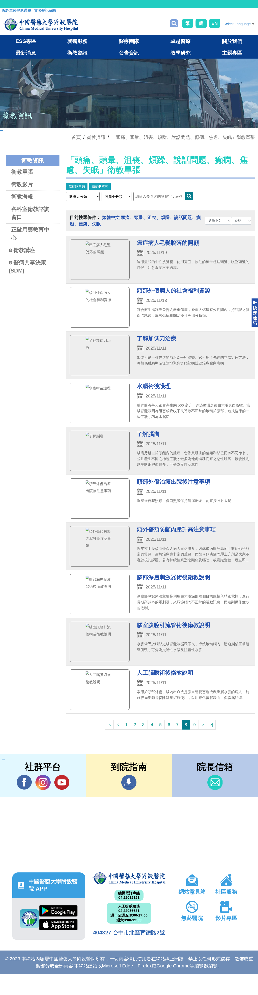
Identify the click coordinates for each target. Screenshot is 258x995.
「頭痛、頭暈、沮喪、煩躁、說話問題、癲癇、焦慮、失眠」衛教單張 (183, 137)
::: (5, 4)
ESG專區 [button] (26, 41)
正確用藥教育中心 (30, 234)
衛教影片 (22, 184)
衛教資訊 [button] (77, 53)
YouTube (61, 782)
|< (109, 724)
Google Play (58, 912)
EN (214, 23)
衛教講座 (24, 250)
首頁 (76, 137)
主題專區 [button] (232, 53)
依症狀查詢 (77, 186)
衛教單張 (22, 172)
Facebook (24, 782)
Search (189, 196)
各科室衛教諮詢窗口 (30, 213)
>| (211, 724)
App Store (58, 925)
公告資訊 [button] (129, 53)
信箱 (215, 782)
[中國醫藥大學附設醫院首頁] (40, 25)
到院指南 (128, 782)
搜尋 (174, 23)
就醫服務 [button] (77, 41)
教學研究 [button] (181, 53)
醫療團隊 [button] (129, 41)
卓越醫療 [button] (181, 41)
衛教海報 (22, 197)
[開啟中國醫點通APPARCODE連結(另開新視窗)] (29, 918)
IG (43, 782)
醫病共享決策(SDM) (27, 266)
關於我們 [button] (232, 41)
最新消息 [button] (26, 53)
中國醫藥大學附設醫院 (129, 878)
